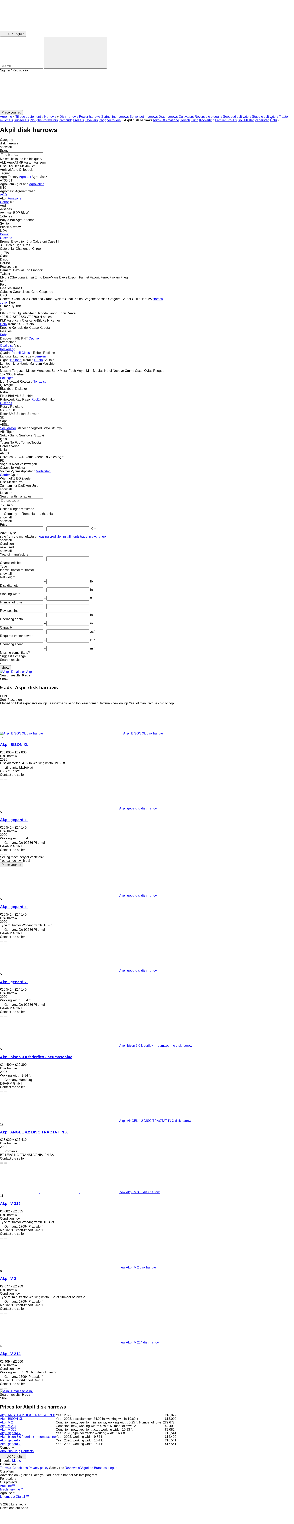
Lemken (221, 120)
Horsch (185, 120)
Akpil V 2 (8, 1278)
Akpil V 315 (10, 1203)
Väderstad (262, 120)
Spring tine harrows (115, 116)
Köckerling (206, 120)
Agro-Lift (159, 120)
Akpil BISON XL (14, 744)
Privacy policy (38, 1468)
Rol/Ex (232, 120)
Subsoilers (21, 120)
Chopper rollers (110, 120)
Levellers (91, 120)
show (5, 667)
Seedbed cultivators (237, 116)
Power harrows (89, 116)
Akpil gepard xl (14, 820)
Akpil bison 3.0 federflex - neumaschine (36, 1057)
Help (16, 1451)
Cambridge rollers (71, 120)
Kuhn (194, 120)
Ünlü (273, 120)
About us (6, 1451)
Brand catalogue (105, 1468)
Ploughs (36, 120)
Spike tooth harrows (144, 116)
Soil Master (246, 120)
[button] (147, 91)
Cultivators (186, 116)
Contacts (27, 1451)
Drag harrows (168, 116)
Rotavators (50, 120)
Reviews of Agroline (79, 1468)
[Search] (75, 53)
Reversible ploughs (208, 116)
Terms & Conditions (14, 1468)
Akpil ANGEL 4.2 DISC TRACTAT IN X (34, 1132)
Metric (16, 1460)
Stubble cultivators (265, 116)
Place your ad (11, 865)
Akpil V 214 (10, 1354)
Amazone (172, 120)
